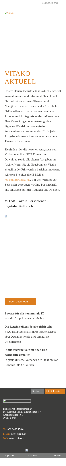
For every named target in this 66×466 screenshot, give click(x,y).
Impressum (10, 455)
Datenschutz (55, 455)
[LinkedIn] (6, 3)
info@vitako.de (18, 433)
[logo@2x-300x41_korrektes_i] (10, 13)
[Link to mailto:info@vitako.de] (53, 14)
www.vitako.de (16, 438)
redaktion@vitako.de (17, 179)
